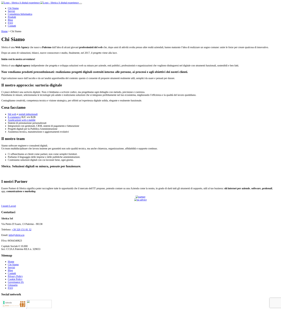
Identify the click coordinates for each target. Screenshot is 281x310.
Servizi (11, 11)
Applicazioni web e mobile (21, 120)
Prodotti (12, 17)
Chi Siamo (13, 8)
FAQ (10, 22)
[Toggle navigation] (80, 3)
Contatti (12, 25)
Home (4, 31)
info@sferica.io (16, 235)
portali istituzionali (28, 114)
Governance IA (16, 282)
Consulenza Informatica (20, 14)
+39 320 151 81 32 (21, 229)
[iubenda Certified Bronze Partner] (14, 307)
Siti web (12, 114)
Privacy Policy (15, 276)
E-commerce (14, 117)
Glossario (13, 285)
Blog (10, 20)
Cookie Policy (15, 279)
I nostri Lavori (8, 206)
